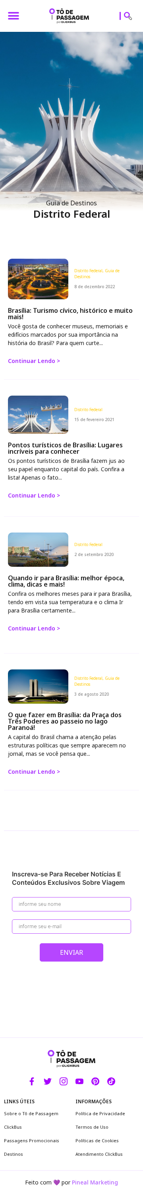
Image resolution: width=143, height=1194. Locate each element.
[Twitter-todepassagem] (48, 1081)
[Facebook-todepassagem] (32, 1081)
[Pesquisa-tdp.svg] (128, 16)
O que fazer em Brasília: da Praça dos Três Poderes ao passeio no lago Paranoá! (65, 721)
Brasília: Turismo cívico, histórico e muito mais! (70, 313)
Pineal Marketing (95, 1182)
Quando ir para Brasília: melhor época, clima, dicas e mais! (66, 581)
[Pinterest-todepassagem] (95, 1081)
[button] (13, 16)
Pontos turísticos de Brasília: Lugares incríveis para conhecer (65, 448)
